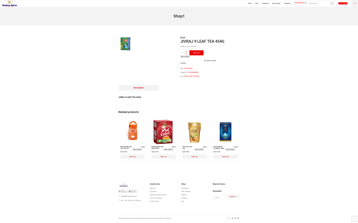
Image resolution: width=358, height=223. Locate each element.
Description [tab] (139, 88)
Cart (182, 201)
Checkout (184, 198)
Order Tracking (185, 191)
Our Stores (153, 191)
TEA (189, 72)
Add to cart (196, 53)
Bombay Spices (138, 218)
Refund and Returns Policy (158, 195)
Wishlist (183, 195)
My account (185, 188)
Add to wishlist (185, 56)
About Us (153, 188)
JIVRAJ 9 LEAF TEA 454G (191, 76)
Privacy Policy (154, 201)
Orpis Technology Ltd (165, 218)
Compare (183, 63)
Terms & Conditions (156, 198)
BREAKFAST (195, 72)
